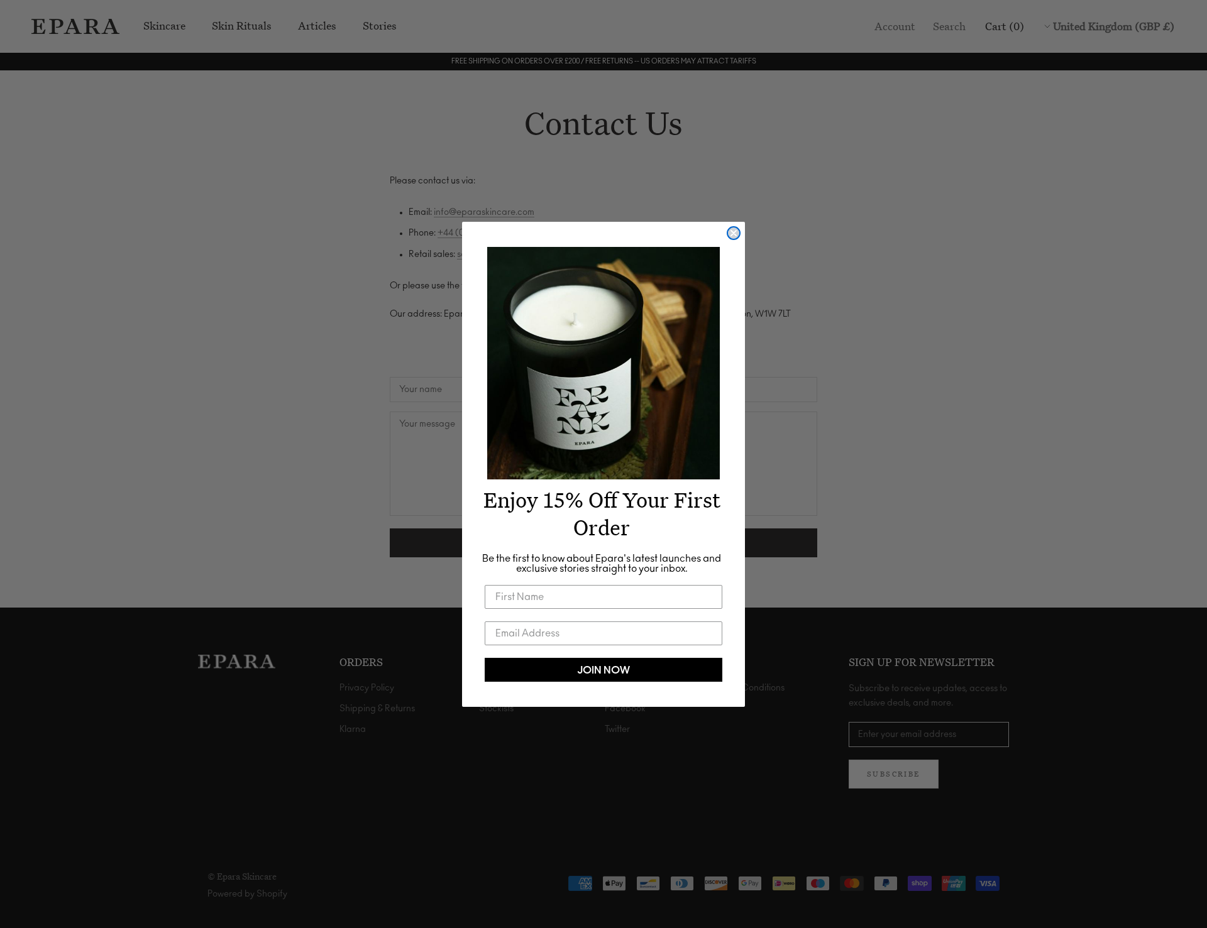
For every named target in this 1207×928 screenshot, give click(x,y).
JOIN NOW (603, 669)
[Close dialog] (733, 233)
